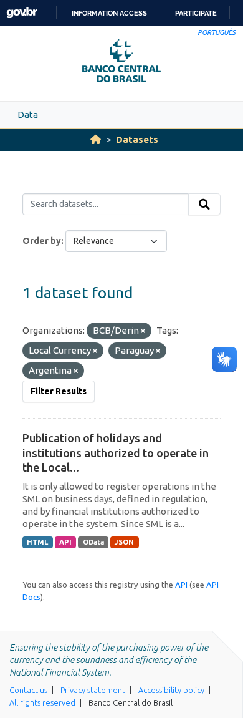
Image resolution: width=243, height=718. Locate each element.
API (65, 542)
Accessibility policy (171, 690)
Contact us (28, 690)
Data (27, 114)
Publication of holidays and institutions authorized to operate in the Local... (115, 452)
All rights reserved (42, 702)
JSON (124, 542)
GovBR (21, 13)
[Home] (95, 139)
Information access (109, 13)
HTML (37, 542)
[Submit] (204, 204)
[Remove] (143, 331)
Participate (196, 13)
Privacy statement (92, 690)
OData (93, 542)
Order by (41, 241)
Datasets (137, 139)
